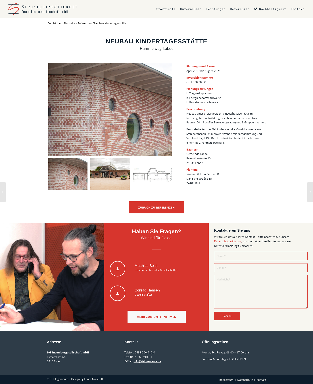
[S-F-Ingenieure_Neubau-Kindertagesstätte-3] (152, 174)
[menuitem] (166, 9)
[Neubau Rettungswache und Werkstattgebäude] (310, 192)
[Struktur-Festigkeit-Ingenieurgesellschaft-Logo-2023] (42, 9)
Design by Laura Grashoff (87, 379)
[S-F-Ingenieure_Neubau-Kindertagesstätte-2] (110, 174)
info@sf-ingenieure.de (147, 361)
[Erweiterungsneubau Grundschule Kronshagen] (3, 192)
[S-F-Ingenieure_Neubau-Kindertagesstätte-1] (110, 109)
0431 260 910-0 (145, 352)
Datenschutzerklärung (227, 241)
